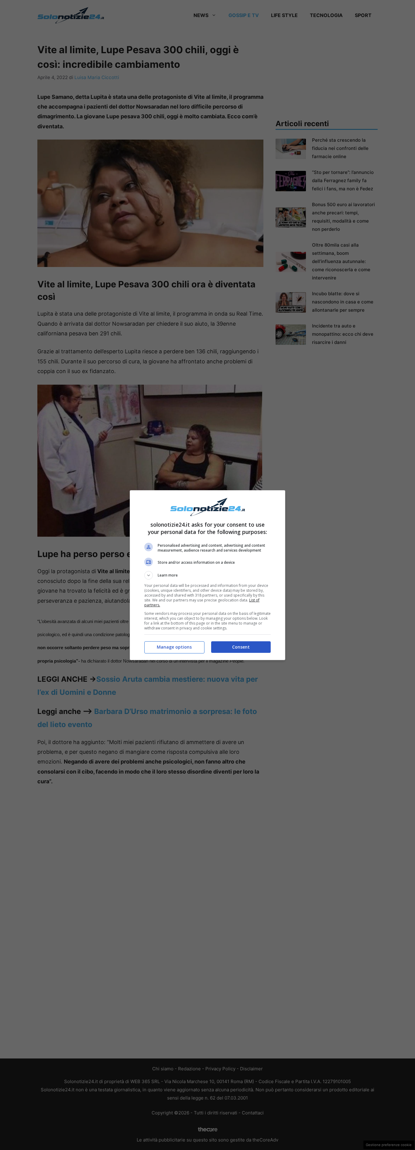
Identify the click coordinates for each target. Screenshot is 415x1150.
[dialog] (207, 575)
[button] (207, 575)
